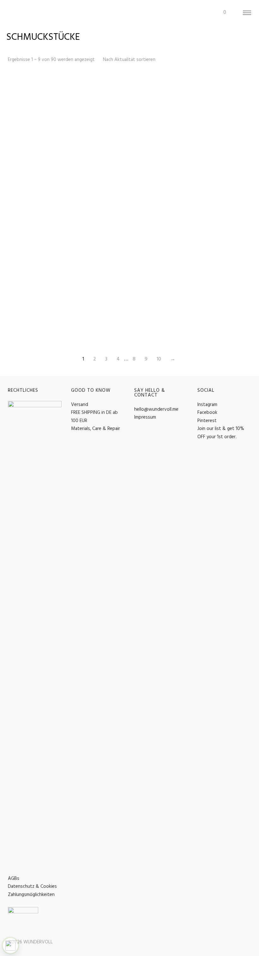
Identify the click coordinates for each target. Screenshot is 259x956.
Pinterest (207, 421)
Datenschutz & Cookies (32, 886)
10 (159, 359)
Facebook (207, 412)
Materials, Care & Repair (95, 429)
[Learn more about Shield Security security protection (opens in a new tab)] (10, 945)
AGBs (13, 878)
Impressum (145, 417)
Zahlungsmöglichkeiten (31, 895)
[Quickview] (57, 85)
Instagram (207, 404)
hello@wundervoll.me (156, 409)
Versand (79, 404)
